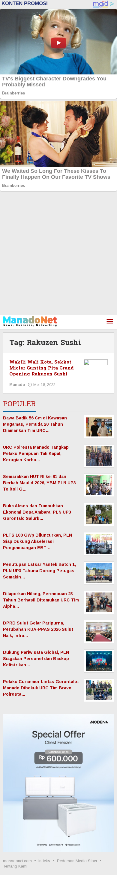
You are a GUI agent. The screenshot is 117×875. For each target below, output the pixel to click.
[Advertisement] (58, 253)
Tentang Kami (15, 866)
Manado (17, 384)
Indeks (44, 861)
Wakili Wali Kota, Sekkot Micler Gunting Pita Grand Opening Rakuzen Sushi (41, 368)
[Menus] (110, 322)
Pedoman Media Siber (77, 861)
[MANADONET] (30, 320)
